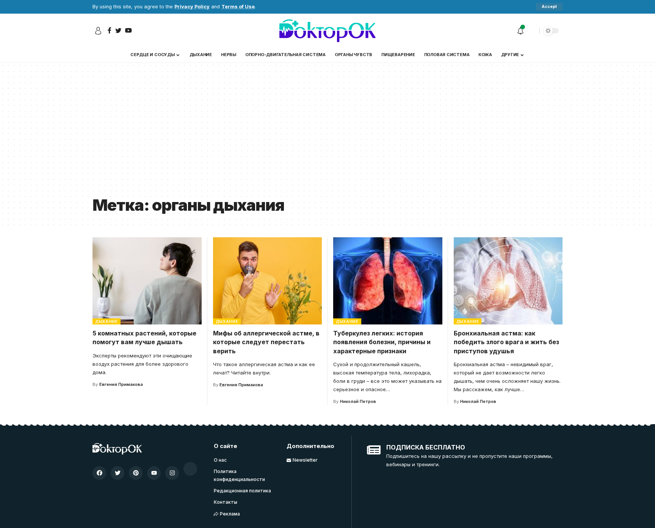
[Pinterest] (136, 473)
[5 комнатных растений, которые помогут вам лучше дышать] (147, 280)
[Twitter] (117, 473)
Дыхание (106, 321)
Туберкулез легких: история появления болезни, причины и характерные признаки (382, 341)
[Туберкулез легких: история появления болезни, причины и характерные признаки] (387, 280)
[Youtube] (154, 473)
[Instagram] (172, 473)
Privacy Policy (192, 6)
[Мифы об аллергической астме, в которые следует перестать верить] (267, 280)
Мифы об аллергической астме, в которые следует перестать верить (266, 341)
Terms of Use (238, 6)
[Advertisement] (327, 135)
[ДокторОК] (327, 30)
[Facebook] (99, 473)
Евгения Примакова (121, 384)
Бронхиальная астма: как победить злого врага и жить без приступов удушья (506, 341)
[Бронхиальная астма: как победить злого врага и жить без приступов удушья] (508, 280)
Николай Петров (358, 401)
